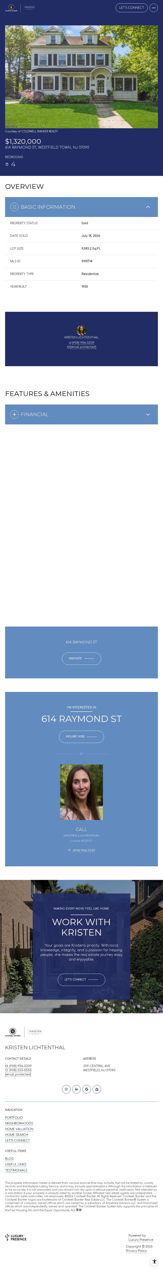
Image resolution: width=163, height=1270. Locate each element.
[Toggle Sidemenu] (153, 8)
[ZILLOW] (97, 1089)
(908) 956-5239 (83, 342)
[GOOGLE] (86, 1089)
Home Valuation (19, 1129)
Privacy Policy (136, 1250)
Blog (9, 1158)
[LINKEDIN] (76, 1089)
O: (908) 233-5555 (18, 1070)
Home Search (16, 1134)
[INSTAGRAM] (66, 1089)
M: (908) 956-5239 (18, 1066)
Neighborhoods (19, 1123)
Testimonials (16, 1170)
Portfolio (14, 1117)
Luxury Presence (141, 1239)
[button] (81, 980)
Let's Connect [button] (131, 7)
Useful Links (15, 1164)
